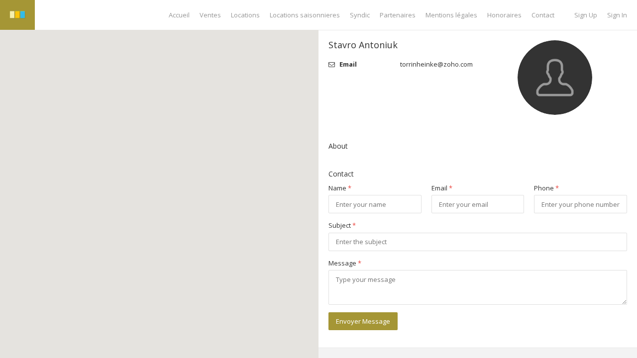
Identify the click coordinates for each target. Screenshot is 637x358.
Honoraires (504, 14)
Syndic (360, 14)
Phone (546, 187)
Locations (245, 14)
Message (344, 263)
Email (441, 187)
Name (339, 187)
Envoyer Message (363, 321)
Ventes (210, 14)
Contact (542, 14)
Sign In (617, 14)
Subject (342, 225)
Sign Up (585, 14)
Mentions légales (451, 14)
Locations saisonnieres (305, 14)
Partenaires (398, 14)
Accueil (179, 14)
